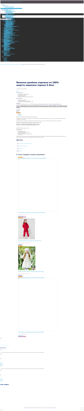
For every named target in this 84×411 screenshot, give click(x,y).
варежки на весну (31, 106)
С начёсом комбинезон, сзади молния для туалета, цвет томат (29, 240)
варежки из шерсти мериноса (21, 106)
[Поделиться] (2, 409)
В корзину (18, 112)
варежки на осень (38, 106)
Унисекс (30, 143)
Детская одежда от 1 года (17, 64)
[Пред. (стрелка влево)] (0, 410)
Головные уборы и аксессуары (26, 105)
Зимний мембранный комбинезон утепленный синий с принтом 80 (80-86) (31, 212)
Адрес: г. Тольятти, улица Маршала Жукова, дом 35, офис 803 (11, 1)
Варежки (21, 148)
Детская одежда (9, 64)
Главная (1, 64)
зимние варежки (59, 106)
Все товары (5, 64)
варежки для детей (63, 105)
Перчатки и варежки (53, 105)
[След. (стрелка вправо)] (1, 410)
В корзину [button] (20, 245)
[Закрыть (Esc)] (3, 409)
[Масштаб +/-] (0, 409)
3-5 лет (21, 150)
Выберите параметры (22, 336)
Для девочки (22, 143)
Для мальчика (26, 143)
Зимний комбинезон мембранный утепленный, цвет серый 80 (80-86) (31, 332)
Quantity (18, 110)
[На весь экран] (1, 409)
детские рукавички (52, 106)
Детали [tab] (19, 115)
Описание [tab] (20, 114)
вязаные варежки (45, 106)
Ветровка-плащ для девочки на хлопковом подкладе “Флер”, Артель (31, 271)
